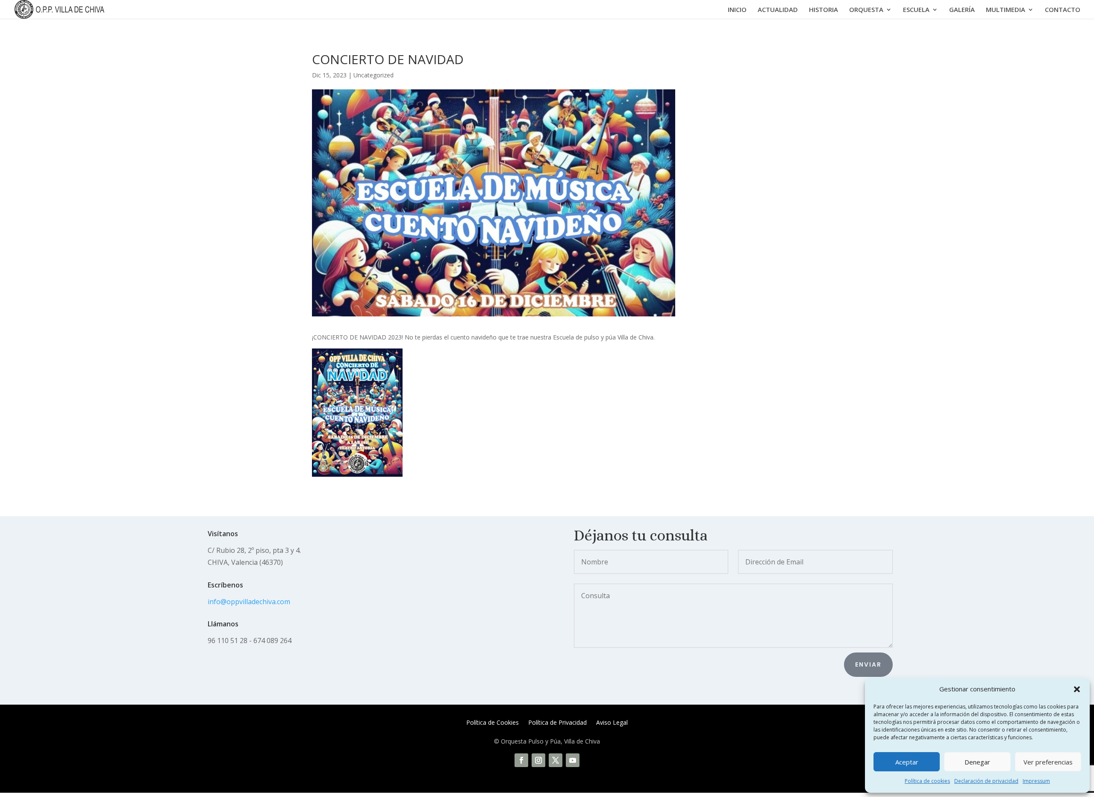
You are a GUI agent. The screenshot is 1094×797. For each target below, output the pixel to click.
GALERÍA (962, 10)
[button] (1077, 689)
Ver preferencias (1048, 762)
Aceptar (906, 762)
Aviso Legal (612, 723)
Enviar (868, 664)
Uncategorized (373, 75)
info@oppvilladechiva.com (249, 601)
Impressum (1036, 781)
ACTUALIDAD (778, 10)
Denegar (977, 762)
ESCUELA (916, 10)
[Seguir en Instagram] (538, 760)
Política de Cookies (492, 723)
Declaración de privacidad (986, 781)
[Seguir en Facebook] (521, 760)
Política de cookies (927, 781)
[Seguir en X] (555, 760)
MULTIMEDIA (1005, 10)
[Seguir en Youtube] (572, 760)
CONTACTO (1062, 10)
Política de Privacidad (557, 723)
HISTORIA (823, 10)
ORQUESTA (866, 10)
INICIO (737, 10)
